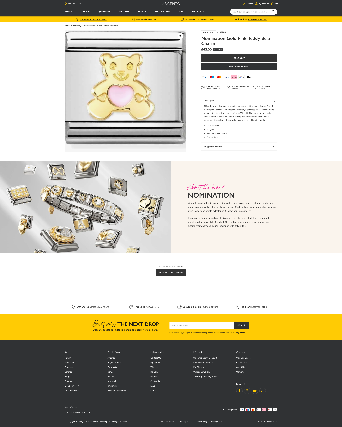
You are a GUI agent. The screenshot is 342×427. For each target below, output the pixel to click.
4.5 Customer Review (257, 19)
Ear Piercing (198, 367)
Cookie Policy (201, 421)
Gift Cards (155, 381)
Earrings (68, 372)
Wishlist (154, 367)
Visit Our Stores (74, 3)
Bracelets (69, 367)
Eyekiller (267, 421)
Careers (240, 372)
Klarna (153, 390)
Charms (68, 381)
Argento (111, 358)
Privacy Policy (239, 333)
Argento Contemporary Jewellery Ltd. (95, 421)
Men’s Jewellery (72, 386)
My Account (156, 362)
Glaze (275, 421)
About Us (240, 367)
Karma (110, 372)
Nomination (112, 381)
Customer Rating (254, 306)
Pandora (111, 376)
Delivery (154, 372)
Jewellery (77, 26)
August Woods (114, 362)
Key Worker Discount (203, 362)
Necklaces (69, 362)
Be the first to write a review (171, 272)
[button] (86, 11)
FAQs (152, 386)
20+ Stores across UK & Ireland (93, 19)
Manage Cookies (218, 421)
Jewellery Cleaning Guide (205, 376)
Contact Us (155, 358)
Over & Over (113, 367)
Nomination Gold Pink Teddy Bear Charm (101, 26)
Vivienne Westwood (116, 390)
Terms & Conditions (168, 421)
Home (67, 26)
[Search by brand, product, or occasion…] (273, 11)
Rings (67, 376)
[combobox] (253, 12)
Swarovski (112, 386)
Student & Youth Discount (205, 358)
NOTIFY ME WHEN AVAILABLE (239, 67)
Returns (154, 376)
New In (68, 358)
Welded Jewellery (201, 372)
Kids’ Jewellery (72, 390)
